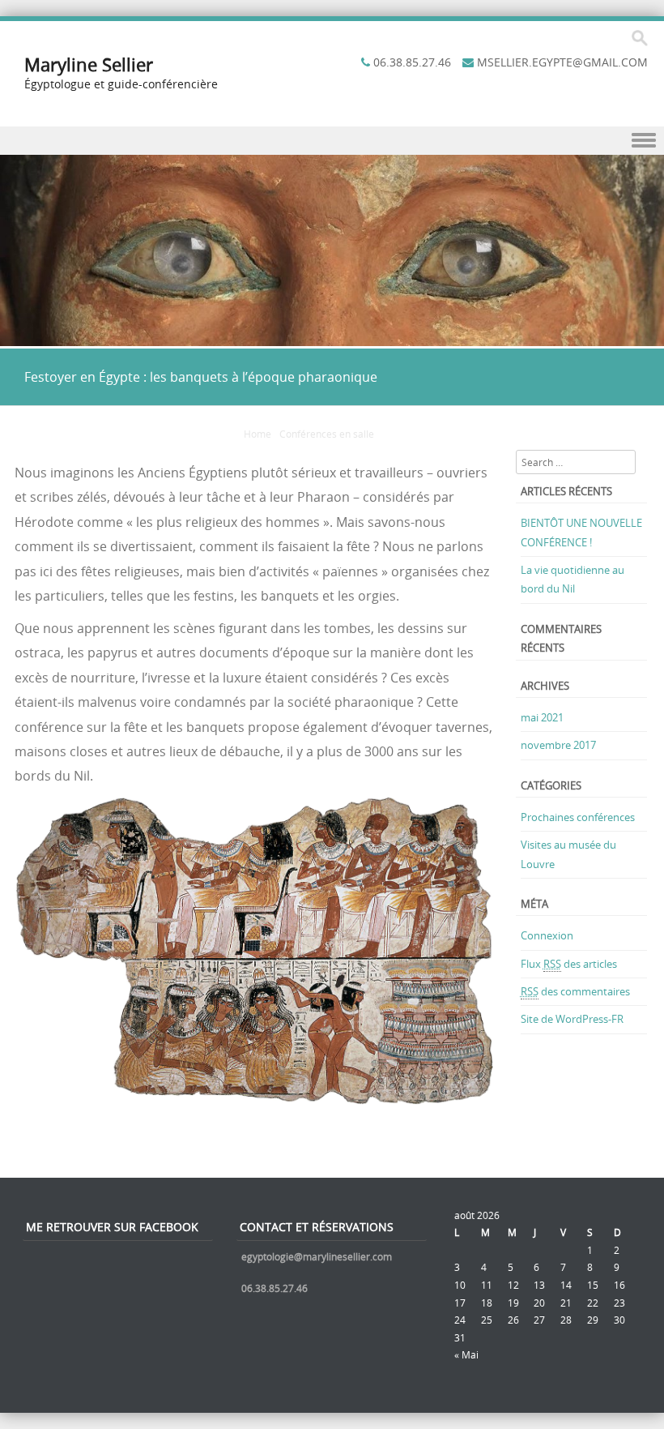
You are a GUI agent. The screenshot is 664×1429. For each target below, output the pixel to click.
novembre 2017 (558, 745)
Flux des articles (569, 963)
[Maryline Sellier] (332, 336)
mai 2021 (542, 717)
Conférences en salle (326, 433)
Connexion (547, 935)
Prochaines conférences (578, 817)
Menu (332, 140)
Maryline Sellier (88, 64)
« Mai (466, 1354)
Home (257, 433)
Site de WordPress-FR (572, 1019)
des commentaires (575, 991)
